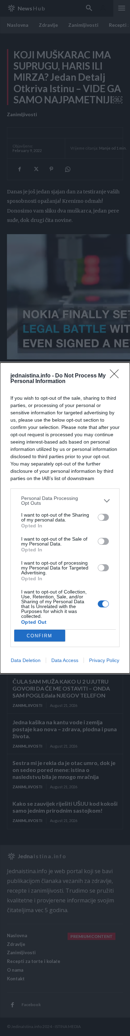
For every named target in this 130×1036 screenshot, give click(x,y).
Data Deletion (26, 660)
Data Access (64, 660)
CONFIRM (39, 635)
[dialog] (65, 518)
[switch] (103, 517)
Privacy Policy (104, 660)
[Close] (116, 376)
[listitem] (65, 500)
